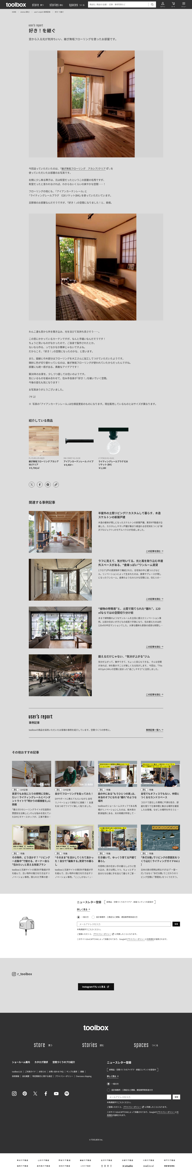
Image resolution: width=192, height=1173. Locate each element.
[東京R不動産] (22, 1160)
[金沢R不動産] (106, 1160)
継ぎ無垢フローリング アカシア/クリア (84, 168)
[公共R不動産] (85, 1166)
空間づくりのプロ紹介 (63, 1062)
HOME (14, 12)
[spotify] (66, 1093)
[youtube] (56, 1093)
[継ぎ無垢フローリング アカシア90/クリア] (44, 441)
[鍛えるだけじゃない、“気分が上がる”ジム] (96, 675)
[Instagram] (14, 1093)
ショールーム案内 (21, 1062)
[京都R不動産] (127, 1160)
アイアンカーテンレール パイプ (78, 461)
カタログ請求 (41, 1062)
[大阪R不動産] (148, 1160)
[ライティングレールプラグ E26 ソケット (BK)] (113, 441)
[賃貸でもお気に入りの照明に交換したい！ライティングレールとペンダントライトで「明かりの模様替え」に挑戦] (31, 790)
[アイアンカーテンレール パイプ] (79, 441)
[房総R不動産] (64, 1160)
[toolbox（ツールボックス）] (16, 4)
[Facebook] (46, 1093)
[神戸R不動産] (169, 1160)
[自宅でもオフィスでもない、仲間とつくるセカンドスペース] (160, 790)
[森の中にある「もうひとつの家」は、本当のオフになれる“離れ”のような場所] (117, 790)
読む (15, 789)
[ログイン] (162, 4)
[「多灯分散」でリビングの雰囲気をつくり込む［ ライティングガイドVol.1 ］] (160, 852)
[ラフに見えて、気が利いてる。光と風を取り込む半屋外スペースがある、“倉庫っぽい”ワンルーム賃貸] (96, 580)
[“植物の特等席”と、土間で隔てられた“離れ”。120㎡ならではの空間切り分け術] (96, 627)
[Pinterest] (24, 1093)
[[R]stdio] (127, 1166)
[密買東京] (106, 1166)
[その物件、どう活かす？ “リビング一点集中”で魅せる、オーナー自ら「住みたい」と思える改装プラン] (31, 852)
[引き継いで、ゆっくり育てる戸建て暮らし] (117, 852)
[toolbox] (96, 1027)
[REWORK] (169, 1166)
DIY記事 (24, 790)
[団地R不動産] (64, 1166)
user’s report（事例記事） (42, 12)
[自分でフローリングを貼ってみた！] (74, 790)
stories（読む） (25, 12)
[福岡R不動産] (22, 1166)
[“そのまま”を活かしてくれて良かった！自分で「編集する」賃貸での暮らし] (74, 852)
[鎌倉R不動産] (85, 1160)
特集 (108, 790)
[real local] (148, 1166)
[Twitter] (35, 1093)
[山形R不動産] (43, 1160)
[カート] (173, 4)
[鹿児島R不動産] (43, 1166)
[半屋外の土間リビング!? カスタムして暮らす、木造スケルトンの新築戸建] (96, 532)
